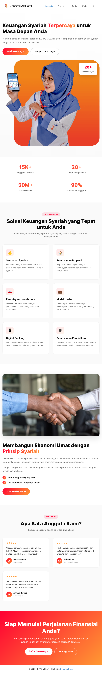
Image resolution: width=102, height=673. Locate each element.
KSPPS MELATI (21, 6)
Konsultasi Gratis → (16, 491)
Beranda (49, 6)
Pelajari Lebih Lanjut (45, 51)
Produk (61, 6)
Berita (74, 6)
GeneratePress (66, 669)
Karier (85, 6)
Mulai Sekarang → (15, 51)
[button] (93, 6)
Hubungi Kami (66, 651)
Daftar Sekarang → (39, 651)
